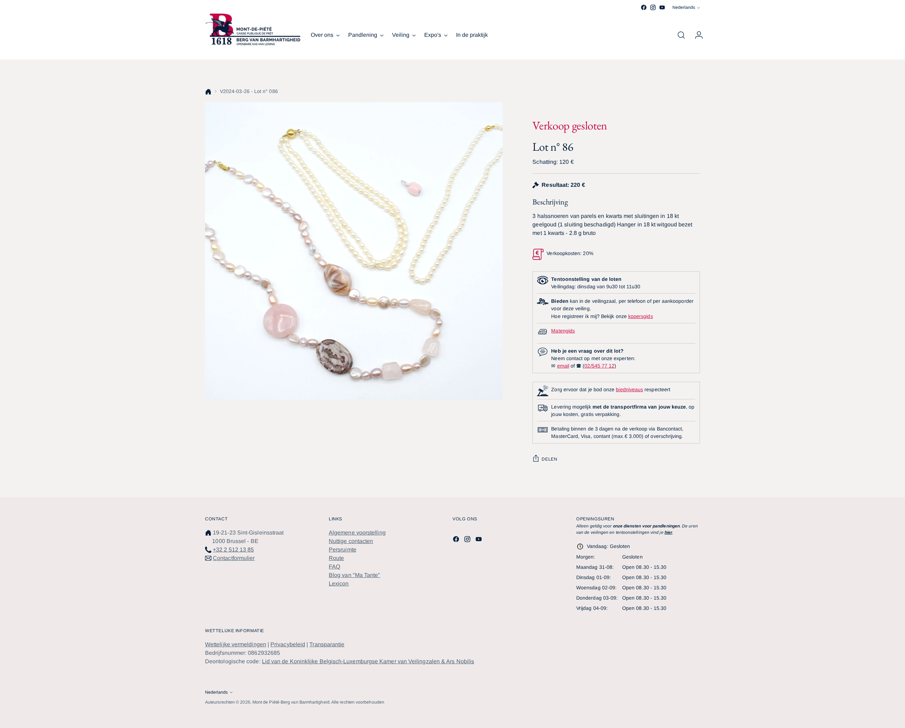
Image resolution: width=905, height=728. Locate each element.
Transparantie (326, 644)
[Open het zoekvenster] (681, 35)
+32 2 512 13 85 (233, 550)
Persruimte (342, 550)
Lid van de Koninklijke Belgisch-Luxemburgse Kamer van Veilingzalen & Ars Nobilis (368, 661)
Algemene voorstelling (357, 533)
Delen (549, 459)
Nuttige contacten (351, 541)
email (563, 366)
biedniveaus (629, 389)
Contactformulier (234, 558)
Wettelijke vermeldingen (235, 644)
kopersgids (640, 316)
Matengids (563, 331)
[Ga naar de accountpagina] (696, 35)
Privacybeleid (287, 644)
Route (336, 558)
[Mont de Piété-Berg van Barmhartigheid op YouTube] (662, 7)
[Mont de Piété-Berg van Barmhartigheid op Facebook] (644, 7)
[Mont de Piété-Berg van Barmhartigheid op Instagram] (653, 7)
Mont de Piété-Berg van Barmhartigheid (290, 702)
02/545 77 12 (599, 366)
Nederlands (683, 7)
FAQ (334, 567)
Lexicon (339, 583)
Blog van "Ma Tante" (354, 575)
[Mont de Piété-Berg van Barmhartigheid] (252, 29)
